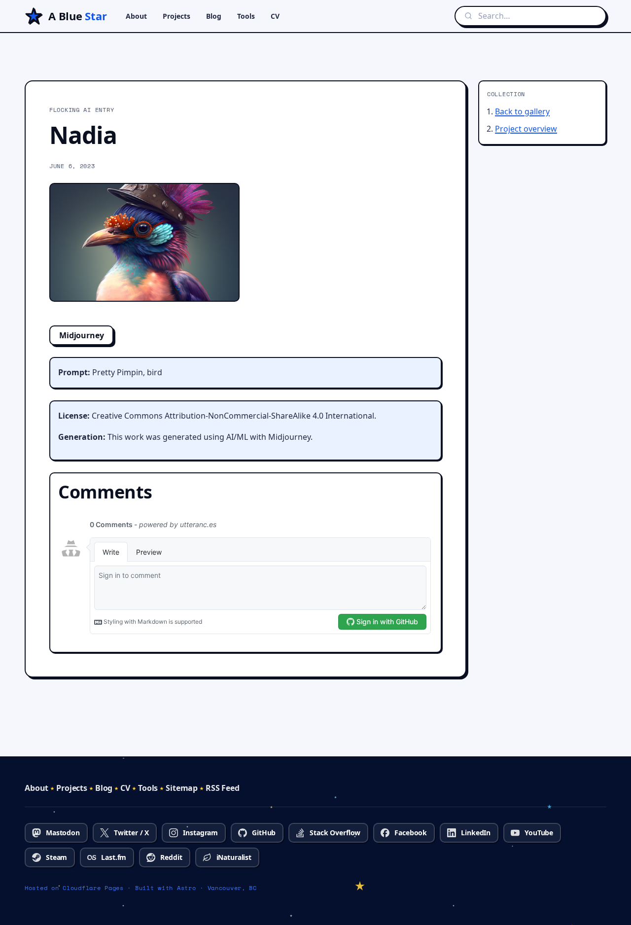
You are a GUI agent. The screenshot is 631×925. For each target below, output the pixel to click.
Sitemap (182, 788)
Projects (176, 16)
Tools (246, 16)
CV (275, 16)
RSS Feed (223, 788)
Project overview (526, 128)
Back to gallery (522, 111)
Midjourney (81, 335)
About (136, 16)
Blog (213, 16)
